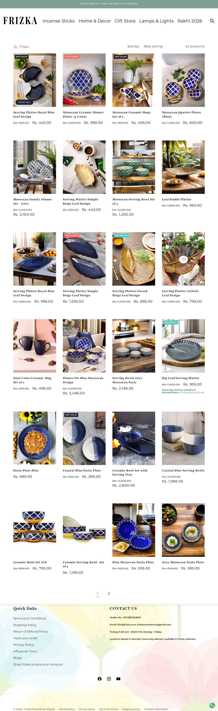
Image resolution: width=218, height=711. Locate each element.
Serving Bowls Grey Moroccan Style (127, 380)
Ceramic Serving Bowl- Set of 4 (83, 564)
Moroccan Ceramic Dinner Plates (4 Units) (83, 114)
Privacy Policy (23, 644)
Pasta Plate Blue (26, 470)
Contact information (156, 709)
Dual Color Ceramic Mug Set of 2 (32, 380)
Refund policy (67, 709)
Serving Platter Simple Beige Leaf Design (80, 201)
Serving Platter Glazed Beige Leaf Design (129, 293)
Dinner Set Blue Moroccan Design (83, 380)
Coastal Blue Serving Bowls (183, 470)
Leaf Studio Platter (176, 199)
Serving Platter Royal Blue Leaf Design (34, 114)
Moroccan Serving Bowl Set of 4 (133, 201)
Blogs (17, 658)
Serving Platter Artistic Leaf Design (180, 293)
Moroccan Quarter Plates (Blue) (181, 114)
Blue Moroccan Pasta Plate (133, 562)
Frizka (27, 709)
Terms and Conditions (29, 618)
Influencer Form (25, 651)
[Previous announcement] (14, 4)
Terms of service (108, 709)
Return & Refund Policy (30, 631)
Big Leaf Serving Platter (180, 378)
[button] (94, 21)
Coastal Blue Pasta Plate (82, 470)
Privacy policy (87, 709)
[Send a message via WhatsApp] (212, 705)
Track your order (25, 638)
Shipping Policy (25, 625)
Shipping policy (131, 709)
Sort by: (134, 46)
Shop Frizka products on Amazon (38, 664)
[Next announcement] (204, 4)
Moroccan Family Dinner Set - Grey (32, 201)
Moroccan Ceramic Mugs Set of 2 (131, 114)
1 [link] (97, 594)
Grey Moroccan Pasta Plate (183, 562)
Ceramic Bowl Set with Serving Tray (129, 473)
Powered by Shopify (43, 709)
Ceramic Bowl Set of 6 (30, 562)
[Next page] (120, 593)
